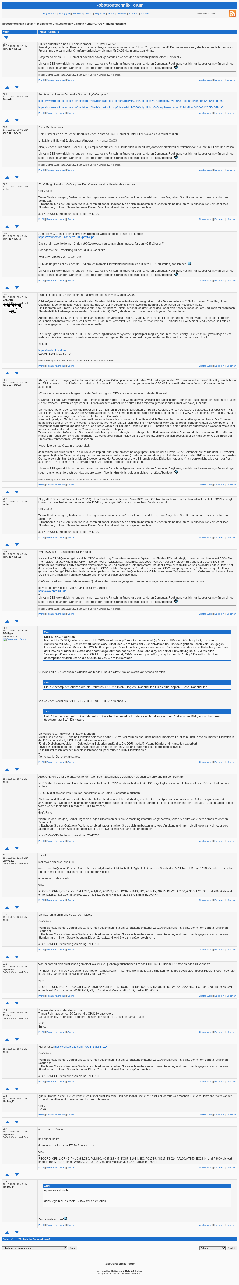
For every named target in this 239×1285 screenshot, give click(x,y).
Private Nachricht (55, 80)
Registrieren (49, 13)
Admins (145, 13)
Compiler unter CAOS (88, 23)
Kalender (133, 13)
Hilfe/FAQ (78, 13)
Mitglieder (100, 13)
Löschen (231, 80)
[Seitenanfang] (7, 87)
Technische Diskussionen (54, 23)
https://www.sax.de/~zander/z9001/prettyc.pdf (66, 237)
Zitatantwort (205, 80)
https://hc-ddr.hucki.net (52, 350)
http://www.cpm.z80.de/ (52, 591)
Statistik (121, 13)
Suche (88, 13)
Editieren (219, 80)
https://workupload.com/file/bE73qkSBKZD (80, 1046)
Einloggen (64, 13)
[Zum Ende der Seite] (6, 38)
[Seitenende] (16, 87)
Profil (41, 80)
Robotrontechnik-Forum (18, 23)
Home (111, 13)
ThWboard (116, 1271)
